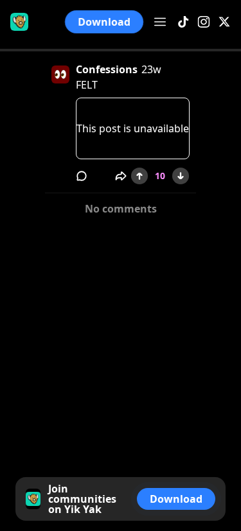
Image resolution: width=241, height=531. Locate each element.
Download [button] (104, 22)
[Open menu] (160, 22)
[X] (224, 22)
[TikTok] (183, 22)
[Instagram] (203, 22)
